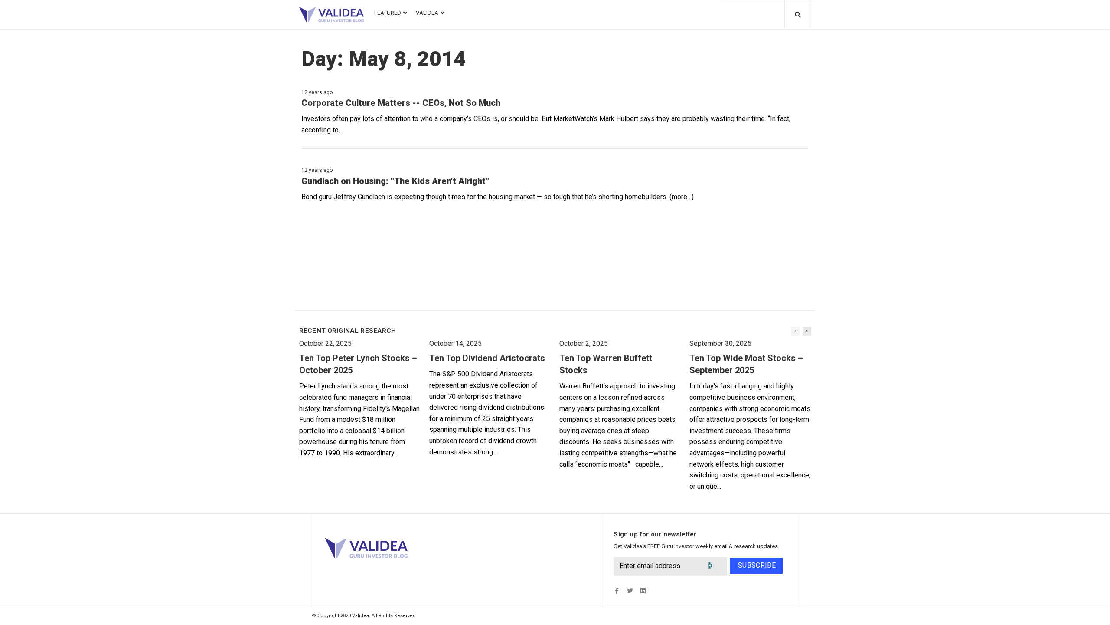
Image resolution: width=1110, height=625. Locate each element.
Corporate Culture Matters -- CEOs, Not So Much (400, 103)
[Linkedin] (643, 591)
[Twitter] (630, 591)
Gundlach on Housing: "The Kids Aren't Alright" (395, 181)
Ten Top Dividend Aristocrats (487, 358)
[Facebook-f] (617, 591)
